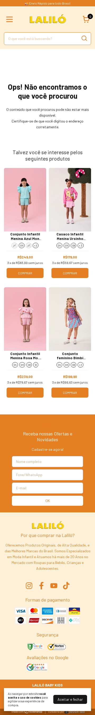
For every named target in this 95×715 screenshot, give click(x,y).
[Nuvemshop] (27, 712)
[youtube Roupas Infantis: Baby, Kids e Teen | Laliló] (54, 585)
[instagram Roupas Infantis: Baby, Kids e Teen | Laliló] (29, 585)
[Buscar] (83, 38)
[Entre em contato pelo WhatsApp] (74, 712)
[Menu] (10, 19)
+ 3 (80, 245)
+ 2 (35, 245)
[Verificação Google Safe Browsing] (35, 647)
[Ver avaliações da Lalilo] (37, 667)
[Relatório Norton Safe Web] (57, 647)
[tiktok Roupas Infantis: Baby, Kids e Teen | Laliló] (66, 585)
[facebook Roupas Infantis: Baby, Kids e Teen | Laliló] (41, 585)
